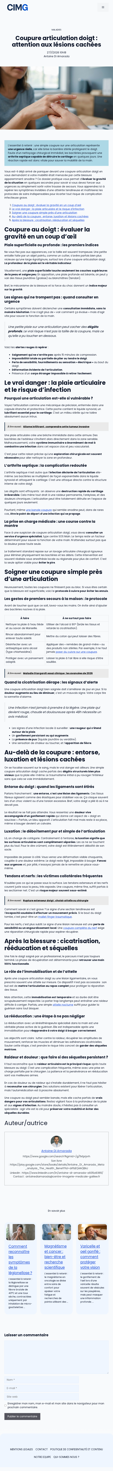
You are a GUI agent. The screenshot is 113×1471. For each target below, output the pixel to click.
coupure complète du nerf (80, 928)
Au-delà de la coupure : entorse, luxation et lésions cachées (50, 216)
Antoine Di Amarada (56, 1151)
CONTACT (41, 1449)
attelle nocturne (63, 1005)
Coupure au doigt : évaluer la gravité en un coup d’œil (46, 205)
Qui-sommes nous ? (66, 1457)
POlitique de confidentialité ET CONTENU (76, 1449)
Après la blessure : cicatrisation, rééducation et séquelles (48, 220)
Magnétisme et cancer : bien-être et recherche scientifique (55, 1257)
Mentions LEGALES (21, 1449)
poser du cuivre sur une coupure (76, 652)
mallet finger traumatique (55, 917)
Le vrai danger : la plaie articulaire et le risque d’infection (48, 209)
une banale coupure (39, 510)
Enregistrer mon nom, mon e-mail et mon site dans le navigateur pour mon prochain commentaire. (56, 1405)
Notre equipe (42, 1457)
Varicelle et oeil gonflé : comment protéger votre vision (90, 1257)
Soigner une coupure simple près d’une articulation (44, 212)
